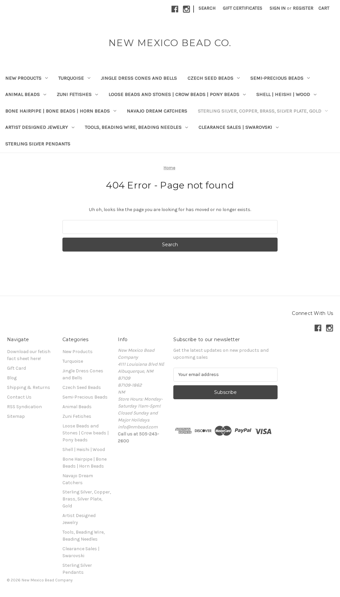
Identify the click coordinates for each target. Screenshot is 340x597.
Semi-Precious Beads (276, 78)
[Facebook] (174, 9)
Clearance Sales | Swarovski (235, 127)
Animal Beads (22, 94)
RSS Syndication (24, 407)
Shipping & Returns (28, 387)
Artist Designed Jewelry (36, 127)
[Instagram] (186, 9)
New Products (23, 78)
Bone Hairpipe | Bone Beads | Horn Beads (57, 111)
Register (303, 8)
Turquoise (71, 78)
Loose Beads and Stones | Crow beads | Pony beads (174, 94)
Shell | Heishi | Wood (283, 94)
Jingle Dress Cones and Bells (139, 78)
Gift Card (16, 368)
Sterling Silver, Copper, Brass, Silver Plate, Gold (259, 111)
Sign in (278, 8)
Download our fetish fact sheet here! (28, 355)
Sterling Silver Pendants (37, 144)
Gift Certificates (242, 8)
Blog (12, 378)
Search (207, 8)
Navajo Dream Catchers (157, 111)
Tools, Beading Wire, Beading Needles (133, 127)
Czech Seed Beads (210, 78)
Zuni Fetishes (74, 94)
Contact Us (19, 397)
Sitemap (16, 416)
